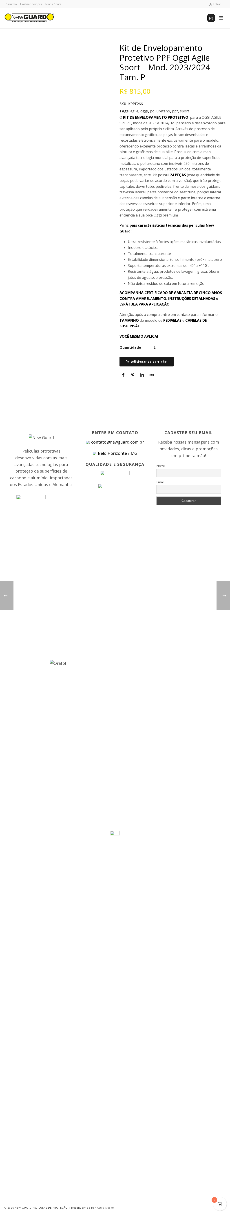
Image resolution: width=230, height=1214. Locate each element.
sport (184, 111)
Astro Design (106, 1207)
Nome (161, 466)
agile (134, 111)
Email (160, 482)
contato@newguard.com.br (117, 442)
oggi (144, 111)
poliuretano (160, 111)
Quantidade (130, 347)
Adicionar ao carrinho (149, 362)
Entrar (217, 4)
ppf (175, 111)
